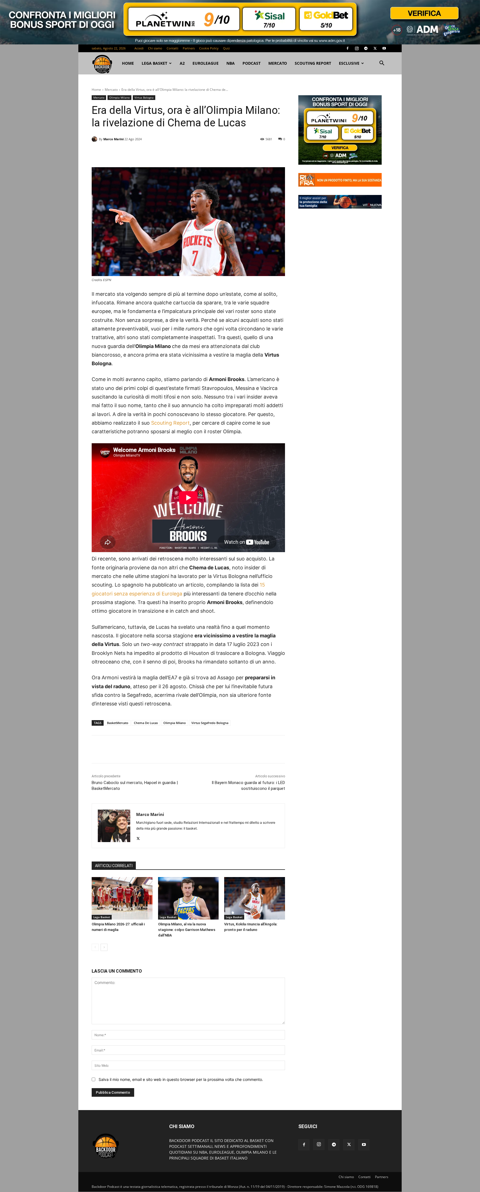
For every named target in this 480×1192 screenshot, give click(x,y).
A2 (182, 63)
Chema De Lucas (146, 723)
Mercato (277, 63)
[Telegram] (366, 48)
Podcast (251, 63)
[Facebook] (347, 48)
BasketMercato (117, 723)
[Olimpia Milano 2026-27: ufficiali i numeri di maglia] (122, 898)
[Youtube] (384, 48)
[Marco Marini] (95, 139)
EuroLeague (205, 63)
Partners (189, 48)
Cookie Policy (209, 48)
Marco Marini (113, 139)
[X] (375, 48)
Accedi (139, 48)
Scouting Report (313, 63)
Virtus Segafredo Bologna (209, 723)
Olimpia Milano (119, 97)
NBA (230, 63)
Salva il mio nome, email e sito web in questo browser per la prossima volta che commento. (181, 1079)
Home (96, 89)
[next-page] (104, 947)
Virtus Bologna (144, 97)
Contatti (172, 48)
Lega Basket (154, 63)
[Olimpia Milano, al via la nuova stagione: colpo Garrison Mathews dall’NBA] (188, 898)
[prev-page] (95, 947)
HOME (128, 63)
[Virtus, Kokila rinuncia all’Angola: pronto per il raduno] (254, 898)
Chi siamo (155, 48)
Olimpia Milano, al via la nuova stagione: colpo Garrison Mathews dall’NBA (186, 929)
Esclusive (349, 63)
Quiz (226, 48)
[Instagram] (356, 48)
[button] (381, 63)
